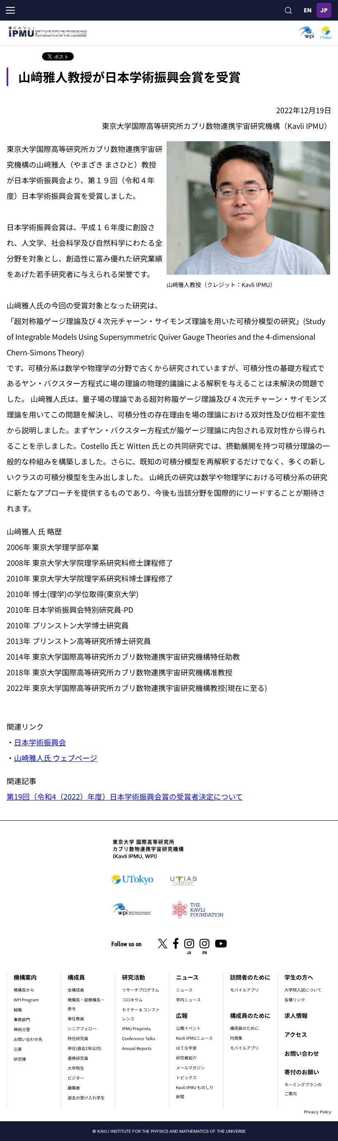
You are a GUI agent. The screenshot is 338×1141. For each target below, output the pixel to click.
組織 (18, 1009)
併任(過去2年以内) (84, 1048)
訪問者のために (250, 977)
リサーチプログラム (140, 990)
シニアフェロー (82, 1028)
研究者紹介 (186, 1058)
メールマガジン (190, 1067)
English (307, 10)
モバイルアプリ (244, 990)
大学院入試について (303, 990)
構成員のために (250, 1015)
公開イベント (188, 1028)
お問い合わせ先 (28, 1039)
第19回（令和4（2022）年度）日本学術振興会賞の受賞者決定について (125, 796)
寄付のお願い (301, 1072)
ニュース (187, 977)
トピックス (186, 1077)
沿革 (18, 1049)
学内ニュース (188, 999)
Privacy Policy (317, 1111)
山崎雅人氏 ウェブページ (55, 757)
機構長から (24, 990)
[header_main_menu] (10, 10)
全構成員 (76, 990)
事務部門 (22, 1019)
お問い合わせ (301, 1053)
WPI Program (26, 999)
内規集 (236, 1038)
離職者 (74, 1088)
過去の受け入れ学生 (86, 1097)
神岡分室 (22, 1029)
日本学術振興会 (40, 742)
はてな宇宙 (186, 1048)
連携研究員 (78, 1058)
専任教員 (76, 1018)
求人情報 (295, 1015)
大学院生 (76, 1068)
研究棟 (20, 1059)
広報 (182, 1015)
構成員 (76, 977)
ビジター (76, 1078)
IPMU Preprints (136, 1028)
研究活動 (133, 977)
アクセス (295, 1034)
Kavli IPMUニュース (194, 1038)
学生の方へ (298, 977)
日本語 (324, 10)
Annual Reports (137, 1048)
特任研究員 (78, 1038)
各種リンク (294, 999)
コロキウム (132, 999)
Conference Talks (138, 1038)
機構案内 (25, 977)
